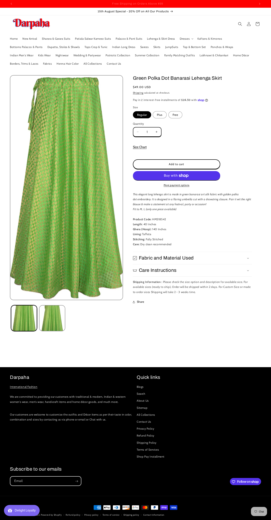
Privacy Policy (145, 428)
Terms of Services (148, 449)
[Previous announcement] (11, 4)
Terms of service (111, 514)
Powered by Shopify (51, 514)
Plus (159, 115)
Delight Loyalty (24, 510)
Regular (142, 115)
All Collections (146, 415)
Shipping (138, 92)
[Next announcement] (259, 4)
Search (141, 394)
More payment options (176, 185)
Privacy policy (91, 514)
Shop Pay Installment (150, 456)
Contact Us (144, 421)
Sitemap (142, 408)
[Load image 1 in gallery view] (24, 318)
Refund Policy (145, 436)
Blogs (140, 387)
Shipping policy (131, 514)
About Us (143, 401)
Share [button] (140, 302)
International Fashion (23, 387)
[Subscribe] (76, 481)
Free (175, 115)
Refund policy (73, 514)
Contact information (153, 514)
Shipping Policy (147, 442)
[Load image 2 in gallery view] (52, 318)
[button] (186, 38)
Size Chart (140, 147)
